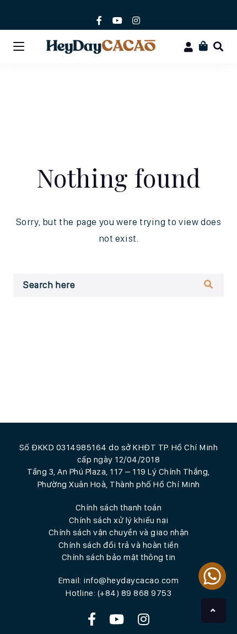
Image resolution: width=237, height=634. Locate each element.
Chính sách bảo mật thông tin (119, 557)
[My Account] (188, 47)
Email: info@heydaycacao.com (118, 580)
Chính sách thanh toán (119, 507)
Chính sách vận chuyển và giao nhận (119, 532)
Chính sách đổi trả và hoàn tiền (118, 545)
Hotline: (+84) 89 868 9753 (118, 593)
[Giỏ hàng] (203, 46)
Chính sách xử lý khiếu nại (119, 520)
